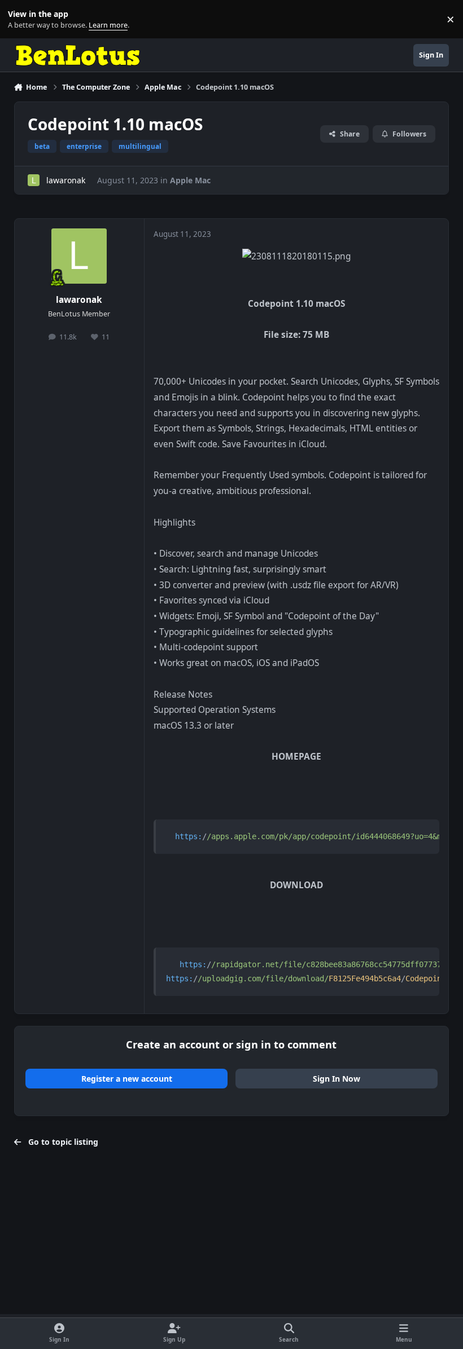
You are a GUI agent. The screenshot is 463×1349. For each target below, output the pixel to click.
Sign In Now (336, 1078)
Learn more (21, 19)
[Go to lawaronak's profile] (34, 180)
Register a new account (126, 1078)
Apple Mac (190, 180)
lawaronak (65, 180)
